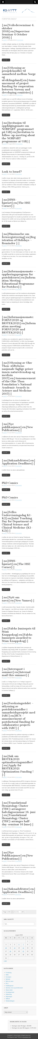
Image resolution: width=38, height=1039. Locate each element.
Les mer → (6, 60)
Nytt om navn (9, 981)
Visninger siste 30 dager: (19, 1026)
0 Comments (20, 40)
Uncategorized (10, 992)
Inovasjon (8, 977)
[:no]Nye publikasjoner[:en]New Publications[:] (17, 427)
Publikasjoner (9, 985)
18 (10, 951)
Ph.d (7, 983)
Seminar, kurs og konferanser (14, 988)
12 (14, 948)
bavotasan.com (27, 1037)
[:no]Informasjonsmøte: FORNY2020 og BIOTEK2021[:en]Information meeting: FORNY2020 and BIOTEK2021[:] (19, 324)
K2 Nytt (18, 1035)
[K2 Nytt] (19, 9)
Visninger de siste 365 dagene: (21, 1028)
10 (6, 948)
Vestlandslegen (10, 1001)
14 (23, 948)
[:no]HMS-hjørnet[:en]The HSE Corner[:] (16, 203)
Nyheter (8, 979)
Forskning (8, 972)
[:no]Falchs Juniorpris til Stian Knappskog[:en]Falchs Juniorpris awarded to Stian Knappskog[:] (18, 635)
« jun (5, 961)
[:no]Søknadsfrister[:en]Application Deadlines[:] (18, 462)
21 (23, 951)
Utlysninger (9, 996)
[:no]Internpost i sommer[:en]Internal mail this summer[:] (16, 672)
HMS (7, 975)
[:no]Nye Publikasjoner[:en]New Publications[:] (17, 855)
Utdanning (9, 994)
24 (22, 912)
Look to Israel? (12, 171)
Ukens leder (9, 990)
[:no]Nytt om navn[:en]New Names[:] (18, 599)
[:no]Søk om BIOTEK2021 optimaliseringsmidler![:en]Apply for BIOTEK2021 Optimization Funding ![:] (17, 765)
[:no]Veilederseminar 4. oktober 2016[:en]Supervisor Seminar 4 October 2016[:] (18, 31)
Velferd (8, 998)
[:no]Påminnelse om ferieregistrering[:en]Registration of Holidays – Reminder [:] (19, 238)
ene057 (5, 40)
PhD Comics (10, 483)
